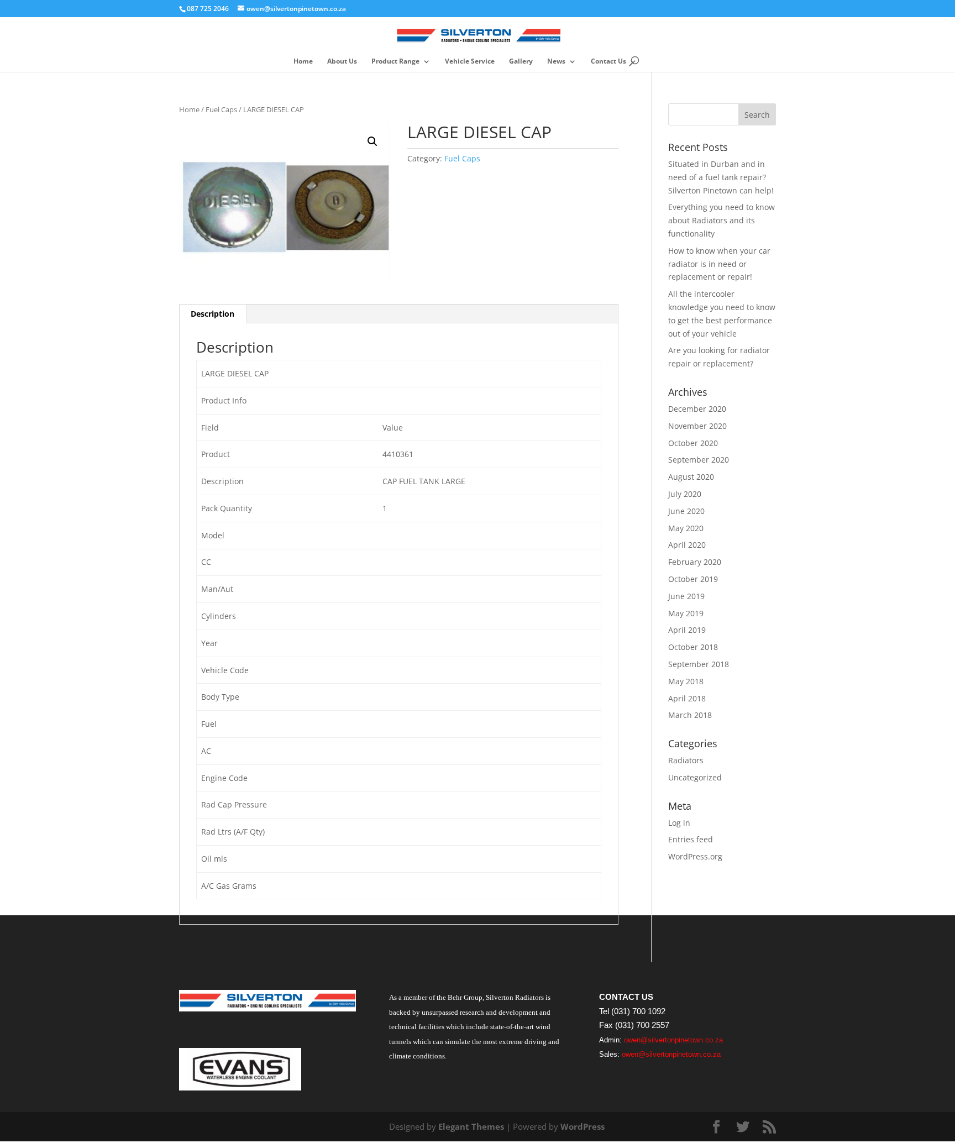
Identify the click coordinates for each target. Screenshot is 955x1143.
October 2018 (693, 647)
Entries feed (690, 839)
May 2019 (686, 613)
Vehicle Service (470, 61)
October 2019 (693, 579)
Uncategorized (695, 777)
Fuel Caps (221, 109)
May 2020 (686, 528)
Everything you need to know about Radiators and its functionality (721, 220)
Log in (679, 822)
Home (303, 61)
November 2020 (697, 426)
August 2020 (691, 476)
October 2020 (693, 443)
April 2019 (687, 630)
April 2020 (687, 544)
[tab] (213, 314)
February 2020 (694, 562)
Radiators (686, 760)
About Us (342, 61)
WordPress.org (695, 856)
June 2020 (686, 511)
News (556, 61)
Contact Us (608, 61)
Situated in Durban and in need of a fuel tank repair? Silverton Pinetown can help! (721, 177)
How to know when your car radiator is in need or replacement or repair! (719, 263)
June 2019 (686, 596)
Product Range (395, 61)
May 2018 (686, 681)
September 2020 (698, 459)
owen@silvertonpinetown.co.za (673, 1040)
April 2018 (687, 698)
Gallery (521, 61)
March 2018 (690, 715)
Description (212, 313)
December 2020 (697, 408)
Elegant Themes (471, 1126)
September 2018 (698, 664)
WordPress (582, 1126)
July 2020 (684, 494)
